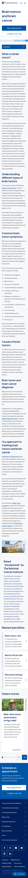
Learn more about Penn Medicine (11, 803)
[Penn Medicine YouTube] (21, 847)
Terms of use (17, 863)
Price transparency (19, 866)
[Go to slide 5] (11, 757)
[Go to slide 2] (4, 757)
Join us (4, 835)
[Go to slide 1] (2, 757)
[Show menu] (24, 3)
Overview (6, 47)
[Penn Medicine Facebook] (4, 847)
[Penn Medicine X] (10, 847)
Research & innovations (9, 821)
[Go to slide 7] (15, 757)
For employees (6, 826)
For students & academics (9, 840)
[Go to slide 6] (13, 757)
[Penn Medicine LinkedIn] (10, 853)
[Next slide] (24, 757)
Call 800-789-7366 (15, 34)
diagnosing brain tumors (10, 418)
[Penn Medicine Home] (10, 3)
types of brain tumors (9, 188)
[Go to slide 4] (9, 757)
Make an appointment (14, 28)
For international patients (9, 812)
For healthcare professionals (10, 808)
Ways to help (5, 817)
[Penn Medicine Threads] (4, 853)
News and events (7, 830)
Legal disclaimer (6, 866)
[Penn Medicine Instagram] (15, 847)
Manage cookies (6, 863)
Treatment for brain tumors (11, 456)
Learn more (16, 750)
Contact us (5, 860)
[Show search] (20, 3)
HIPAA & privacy (15, 860)
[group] (14, 726)
